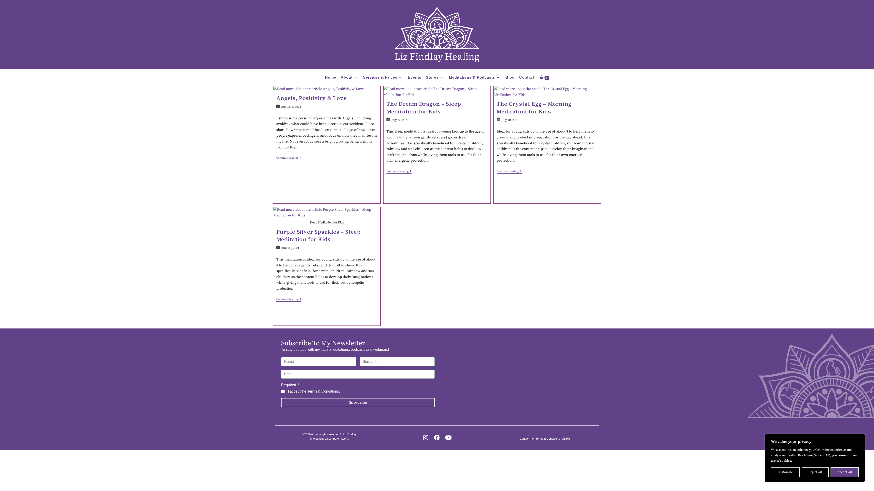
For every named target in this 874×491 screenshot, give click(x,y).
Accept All (845, 472)
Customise (785, 472)
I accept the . (314, 391)
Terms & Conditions (323, 391)
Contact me (527, 438)
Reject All (815, 472)
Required (289, 385)
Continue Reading (288, 158)
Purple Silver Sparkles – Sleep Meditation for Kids (318, 235)
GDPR (566, 438)
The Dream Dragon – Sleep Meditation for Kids (423, 107)
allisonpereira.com (336, 438)
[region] (815, 458)
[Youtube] (448, 437)
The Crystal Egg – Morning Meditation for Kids (534, 107)
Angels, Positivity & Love (311, 98)
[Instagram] (425, 437)
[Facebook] (437, 437)
